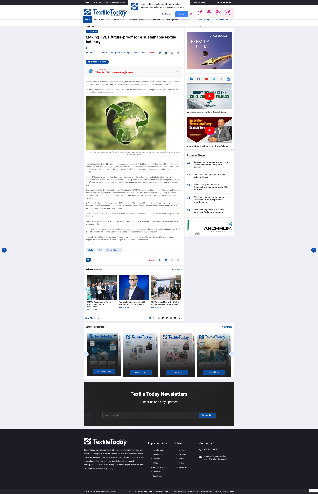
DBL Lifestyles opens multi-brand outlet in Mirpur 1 (209, 175)
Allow (181, 14)
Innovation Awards (220, 19)
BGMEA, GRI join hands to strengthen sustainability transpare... (162, 304)
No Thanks (166, 14)
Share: (151, 53)
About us (132, 491)
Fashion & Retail (137, 20)
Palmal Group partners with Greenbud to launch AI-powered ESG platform (211, 187)
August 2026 (104, 372)
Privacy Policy (159, 467)
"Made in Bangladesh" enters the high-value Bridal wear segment (209, 211)
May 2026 (214, 372)
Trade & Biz (119, 20)
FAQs (155, 463)
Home (87, 19)
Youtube (182, 458)
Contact (156, 458)
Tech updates (172, 20)
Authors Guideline (198, 2)
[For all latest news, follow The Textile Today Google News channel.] (179, 318)
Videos (216, 491)
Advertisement (206, 491)
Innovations (155, 20)
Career (189, 491)
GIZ (100, 250)
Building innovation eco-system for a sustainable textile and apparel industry (211, 164)
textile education (113, 250)
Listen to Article (98, 62)
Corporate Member (178, 491)
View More (177, 269)
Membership (204, 19)
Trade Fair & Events (117, 2)
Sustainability (92, 32)
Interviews (89, 26)
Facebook (183, 454)
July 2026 (140, 372)
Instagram (183, 467)
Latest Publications (96, 326)
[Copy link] (178, 53)
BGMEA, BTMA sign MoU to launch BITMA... (99, 303)
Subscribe (207, 415)
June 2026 (177, 372)
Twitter (182, 463)
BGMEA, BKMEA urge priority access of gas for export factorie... (131, 304)
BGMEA (91, 250)
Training (167, 491)
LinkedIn (182, 450)
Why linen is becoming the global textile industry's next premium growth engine (209, 199)
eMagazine (103, 2)
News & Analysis (101, 20)
